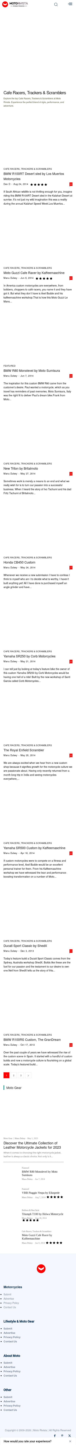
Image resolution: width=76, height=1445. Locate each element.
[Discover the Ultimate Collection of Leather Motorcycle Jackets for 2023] (34, 1115)
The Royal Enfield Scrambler (24, 750)
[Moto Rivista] (25, 4)
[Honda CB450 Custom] (38, 527)
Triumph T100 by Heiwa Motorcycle (42, 1214)
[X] (69, 1436)
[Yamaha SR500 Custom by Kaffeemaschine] (38, 812)
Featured (10, 366)
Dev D (7, 184)
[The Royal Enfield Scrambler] (38, 714)
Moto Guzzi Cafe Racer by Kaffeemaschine (34, 272)
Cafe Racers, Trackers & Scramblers (28, 169)
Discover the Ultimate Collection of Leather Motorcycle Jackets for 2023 (32, 1145)
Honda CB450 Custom (19, 562)
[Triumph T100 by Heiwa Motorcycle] (11, 1217)
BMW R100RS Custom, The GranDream (32, 1039)
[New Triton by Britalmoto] (38, 433)
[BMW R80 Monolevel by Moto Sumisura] (38, 335)
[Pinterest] (62, 1436)
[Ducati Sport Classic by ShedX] (38, 910)
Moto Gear (8, 1138)
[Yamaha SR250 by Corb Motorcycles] (38, 620)
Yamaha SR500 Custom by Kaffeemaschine (34, 847)
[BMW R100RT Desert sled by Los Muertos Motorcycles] (38, 138)
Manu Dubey (10, 278)
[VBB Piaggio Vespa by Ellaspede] (11, 1196)
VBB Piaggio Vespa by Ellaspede (41, 1192)
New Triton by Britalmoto (21, 468)
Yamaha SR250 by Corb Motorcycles (29, 656)
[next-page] (28, 1075)
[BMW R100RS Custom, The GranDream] (38, 1004)
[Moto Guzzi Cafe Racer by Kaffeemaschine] (38, 237)
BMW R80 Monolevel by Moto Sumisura (32, 370)
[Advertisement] (38, 48)
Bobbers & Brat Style (30, 1210)
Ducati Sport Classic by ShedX (25, 945)
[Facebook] (55, 1436)
